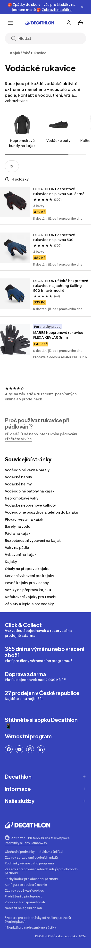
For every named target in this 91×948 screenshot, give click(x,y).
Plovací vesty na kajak (24, 519)
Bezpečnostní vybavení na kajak (33, 540)
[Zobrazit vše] (7, 53)
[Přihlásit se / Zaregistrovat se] (68, 23)
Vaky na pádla (17, 547)
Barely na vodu (17, 526)
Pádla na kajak (18, 533)
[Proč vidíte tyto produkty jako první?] (7, 179)
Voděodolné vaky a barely (27, 470)
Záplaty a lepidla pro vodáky (29, 604)
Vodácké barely (18, 477)
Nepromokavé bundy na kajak (22, 143)
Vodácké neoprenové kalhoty (30, 505)
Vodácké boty (58, 140)
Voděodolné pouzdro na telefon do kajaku (41, 512)
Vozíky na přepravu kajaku (28, 590)
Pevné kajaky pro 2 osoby (27, 583)
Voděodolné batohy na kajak (30, 491)
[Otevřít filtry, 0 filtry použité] (12, 166)
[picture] (15, 202)
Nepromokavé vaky (21, 498)
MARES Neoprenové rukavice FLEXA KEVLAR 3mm (58, 334)
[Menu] (11, 23)
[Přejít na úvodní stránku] (39, 23)
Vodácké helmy (18, 484)
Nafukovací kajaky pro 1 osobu (31, 597)
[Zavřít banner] (82, 7)
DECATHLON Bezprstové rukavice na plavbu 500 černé (58, 191)
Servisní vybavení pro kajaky (29, 576)
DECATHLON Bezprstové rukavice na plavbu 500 (54, 237)
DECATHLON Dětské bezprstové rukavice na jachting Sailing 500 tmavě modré (60, 286)
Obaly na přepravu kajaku (27, 569)
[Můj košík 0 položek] (80, 23)
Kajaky (11, 562)
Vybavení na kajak (21, 554)
